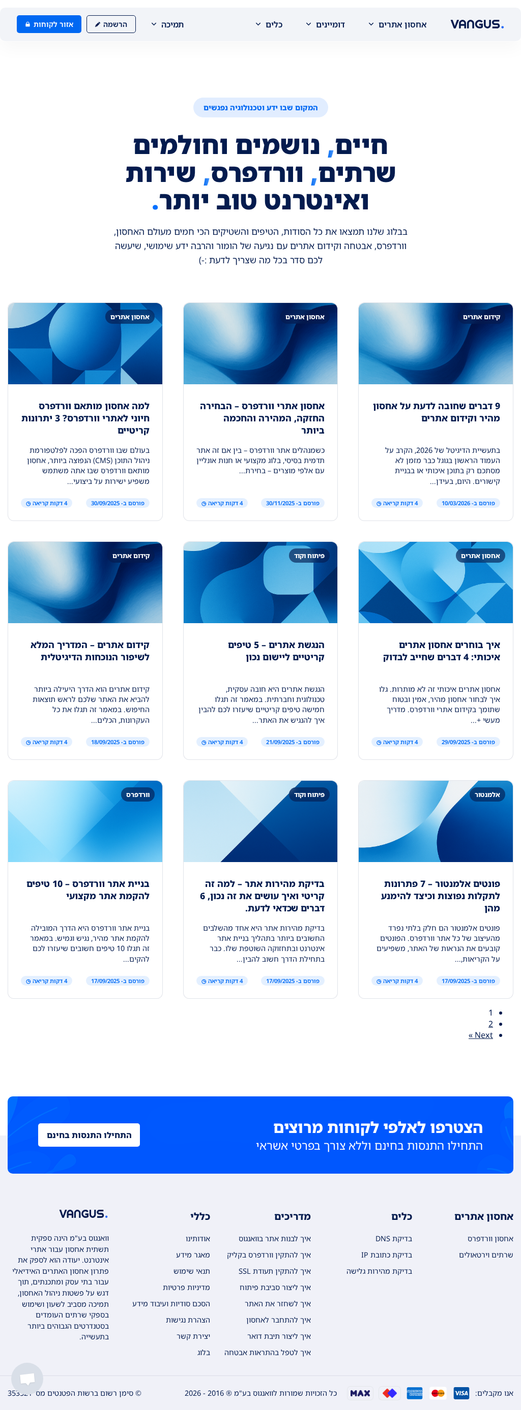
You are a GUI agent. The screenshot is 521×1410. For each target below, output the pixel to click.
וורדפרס (138, 794)
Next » (481, 1034)
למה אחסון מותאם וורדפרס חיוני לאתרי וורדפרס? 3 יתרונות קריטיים (85, 418)
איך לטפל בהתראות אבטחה (267, 1352)
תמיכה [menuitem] (172, 24)
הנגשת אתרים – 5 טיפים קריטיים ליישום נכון (276, 650)
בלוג (203, 1352)
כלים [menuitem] (274, 24)
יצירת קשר (193, 1336)
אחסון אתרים (305, 316)
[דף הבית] (477, 24)
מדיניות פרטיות (186, 1287)
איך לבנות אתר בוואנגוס (275, 1238)
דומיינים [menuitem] (330, 24)
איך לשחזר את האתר (278, 1303)
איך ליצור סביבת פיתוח (275, 1287)
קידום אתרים (481, 316)
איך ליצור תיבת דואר (279, 1336)
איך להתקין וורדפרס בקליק (269, 1255)
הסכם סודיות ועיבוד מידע (171, 1303)
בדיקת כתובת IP (386, 1255)
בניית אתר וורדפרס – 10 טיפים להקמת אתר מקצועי (88, 889)
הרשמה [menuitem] (115, 24)
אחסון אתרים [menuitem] (403, 24)
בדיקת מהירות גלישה (379, 1271)
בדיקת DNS (393, 1238)
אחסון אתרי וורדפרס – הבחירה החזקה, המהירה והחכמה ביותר (262, 418)
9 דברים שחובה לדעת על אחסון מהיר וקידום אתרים (436, 412)
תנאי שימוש (191, 1271)
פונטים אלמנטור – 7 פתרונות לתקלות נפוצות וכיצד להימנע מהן (440, 895)
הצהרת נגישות (188, 1320)
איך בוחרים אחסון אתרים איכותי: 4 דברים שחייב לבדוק (441, 650)
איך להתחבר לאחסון (278, 1320)
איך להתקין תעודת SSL (275, 1271)
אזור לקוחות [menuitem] (53, 24)
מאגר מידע (193, 1255)
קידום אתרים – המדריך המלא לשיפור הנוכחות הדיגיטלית (90, 650)
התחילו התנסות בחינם (89, 1135)
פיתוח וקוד (309, 555)
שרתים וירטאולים (486, 1255)
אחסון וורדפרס (490, 1238)
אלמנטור (487, 794)
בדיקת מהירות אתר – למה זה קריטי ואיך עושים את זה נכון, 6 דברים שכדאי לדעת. (262, 895)
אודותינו (198, 1238)
